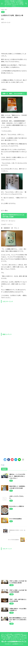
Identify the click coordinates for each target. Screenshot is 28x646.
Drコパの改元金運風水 (15, 519)
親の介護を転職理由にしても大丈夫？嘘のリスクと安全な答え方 (17, 619)
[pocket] (12, 459)
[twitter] (5, 459)
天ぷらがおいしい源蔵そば (16, 506)
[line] (19, 459)
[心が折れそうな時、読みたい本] (15, 459)
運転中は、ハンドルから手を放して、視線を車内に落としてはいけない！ (17, 476)
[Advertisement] (14, 37)
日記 (3, 465)
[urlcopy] (23, 459)
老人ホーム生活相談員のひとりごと (14, 641)
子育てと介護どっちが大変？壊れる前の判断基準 (17, 591)
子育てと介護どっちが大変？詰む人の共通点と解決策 (17, 582)
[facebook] (8, 459)
